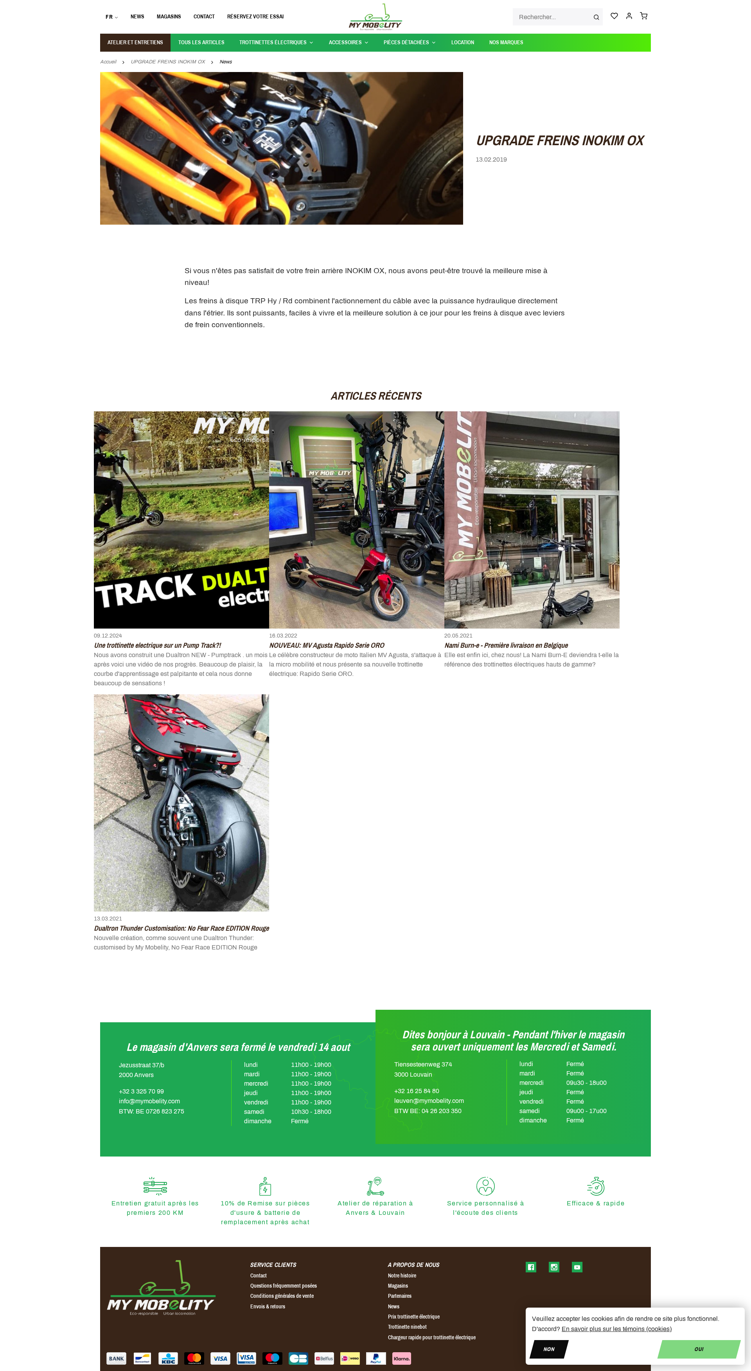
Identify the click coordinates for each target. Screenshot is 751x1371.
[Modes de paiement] (116, 1358)
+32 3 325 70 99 (141, 1091)
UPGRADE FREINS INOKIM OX (168, 62)
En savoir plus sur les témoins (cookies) (617, 1329)
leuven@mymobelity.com (429, 1100)
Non (549, 1349)
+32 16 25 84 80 (416, 1091)
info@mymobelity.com (149, 1101)
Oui (699, 1349)
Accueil (108, 62)
